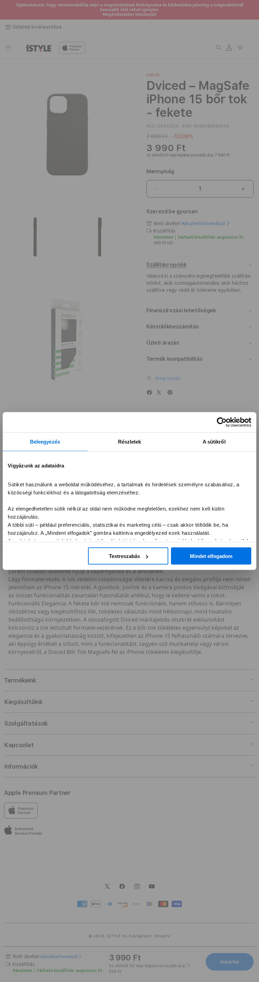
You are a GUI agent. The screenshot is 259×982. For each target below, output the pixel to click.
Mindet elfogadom (211, 556)
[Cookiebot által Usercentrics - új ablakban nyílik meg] (221, 422)
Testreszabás (124, 556)
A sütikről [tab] (214, 442)
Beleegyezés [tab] (45, 442)
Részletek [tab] (129, 442)
